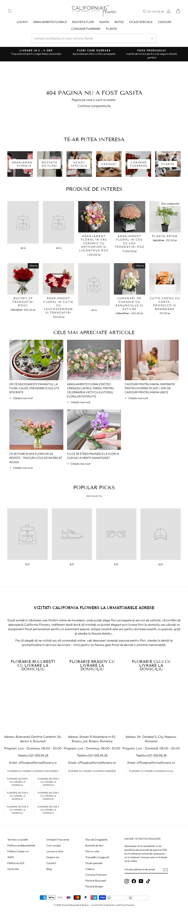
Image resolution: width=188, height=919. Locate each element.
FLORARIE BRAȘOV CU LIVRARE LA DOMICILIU (92, 665)
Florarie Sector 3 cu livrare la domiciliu (17, 809)
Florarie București (95, 880)
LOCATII (22, 22)
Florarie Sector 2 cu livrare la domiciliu (17, 795)
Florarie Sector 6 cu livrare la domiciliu (48, 809)
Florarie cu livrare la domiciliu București (33, 771)
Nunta (104, 22)
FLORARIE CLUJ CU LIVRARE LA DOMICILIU (151, 665)
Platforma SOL (16, 863)
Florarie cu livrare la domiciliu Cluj (151, 771)
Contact (51, 863)
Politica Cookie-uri (18, 851)
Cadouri (164, 22)
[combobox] (94, 38)
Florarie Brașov (94, 886)
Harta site (13, 869)
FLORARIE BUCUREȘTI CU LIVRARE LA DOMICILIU (33, 665)
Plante (111, 29)
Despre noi (52, 857)
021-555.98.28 (155, 11)
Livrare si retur (55, 851)
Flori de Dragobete (96, 839)
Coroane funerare (96, 874)
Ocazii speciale (141, 22)
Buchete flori (83, 22)
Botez (119, 22)
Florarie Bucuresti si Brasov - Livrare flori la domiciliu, (88, 905)
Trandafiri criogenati (97, 857)
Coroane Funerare (85, 29)
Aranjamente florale (50, 22)
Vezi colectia (94, 496)
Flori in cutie (92, 851)
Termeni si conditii (17, 839)
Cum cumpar (53, 845)
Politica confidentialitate (21, 845)
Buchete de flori (94, 845)
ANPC (11, 857)
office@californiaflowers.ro (38, 762)
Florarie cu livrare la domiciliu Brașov (92, 771)
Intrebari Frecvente (57, 839)
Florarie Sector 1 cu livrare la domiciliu (17, 781)
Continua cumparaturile (94, 106)
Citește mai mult (23, 398)
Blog (49, 869)
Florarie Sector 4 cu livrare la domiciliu (48, 781)
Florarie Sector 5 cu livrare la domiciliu (48, 795)
